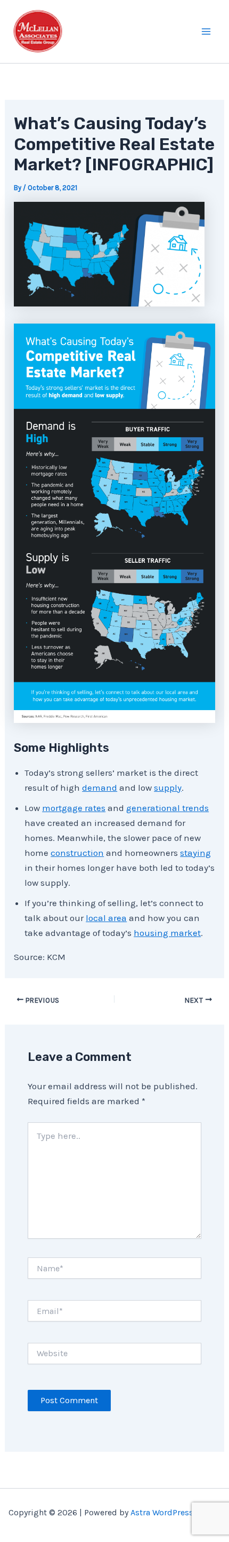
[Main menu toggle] (206, 31)
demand (99, 787)
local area (106, 917)
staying (195, 852)
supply (168, 787)
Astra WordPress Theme (175, 1512)
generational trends (167, 808)
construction (77, 852)
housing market (167, 932)
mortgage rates (73, 808)
